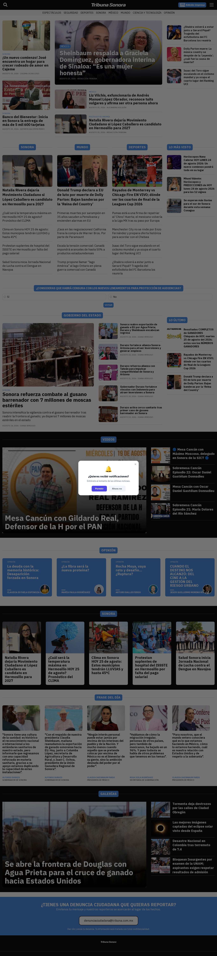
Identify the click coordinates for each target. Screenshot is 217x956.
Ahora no (117, 488)
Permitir (99, 488)
